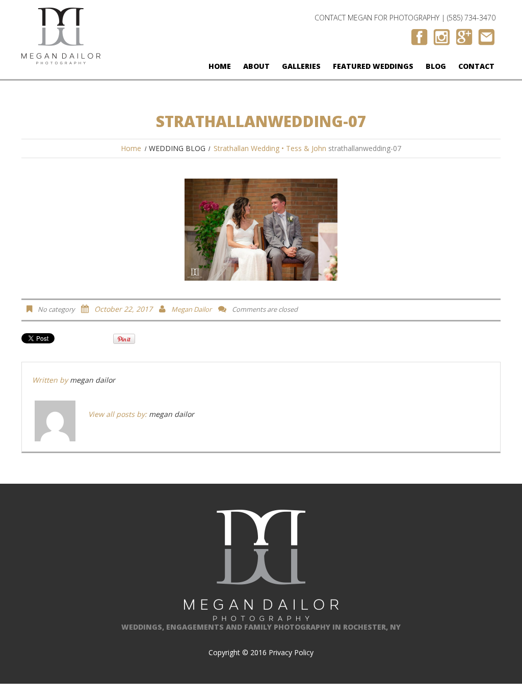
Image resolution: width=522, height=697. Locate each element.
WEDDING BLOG (177, 148)
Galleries (301, 66)
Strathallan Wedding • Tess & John (270, 148)
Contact (476, 66)
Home (219, 66)
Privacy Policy (291, 652)
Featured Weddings (373, 66)
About (256, 66)
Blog (436, 66)
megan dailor (191, 309)
